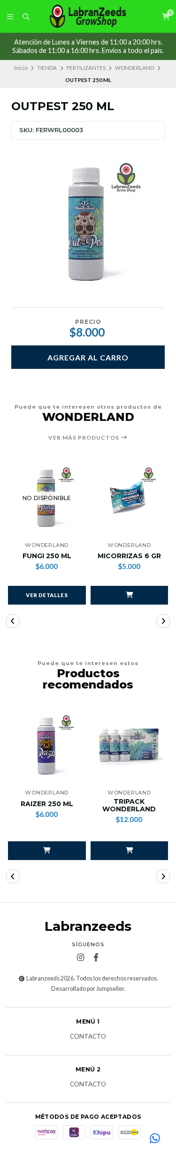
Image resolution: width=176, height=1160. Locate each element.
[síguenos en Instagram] (80, 957)
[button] (129, 595)
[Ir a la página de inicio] (88, 16)
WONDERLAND (134, 68)
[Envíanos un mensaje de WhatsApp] (155, 1139)
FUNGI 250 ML (47, 556)
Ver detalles (47, 595)
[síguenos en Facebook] (96, 957)
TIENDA (47, 68)
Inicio (21, 68)
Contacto (88, 1036)
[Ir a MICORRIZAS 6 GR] (129, 498)
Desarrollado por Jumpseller (87, 988)
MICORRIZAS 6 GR (129, 556)
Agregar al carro (88, 357)
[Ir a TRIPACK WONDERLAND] (129, 746)
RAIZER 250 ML (47, 804)
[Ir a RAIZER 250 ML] (47, 746)
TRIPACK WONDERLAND (129, 806)
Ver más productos (84, 438)
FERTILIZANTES (86, 68)
